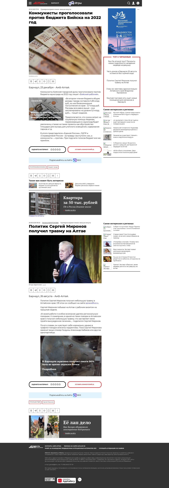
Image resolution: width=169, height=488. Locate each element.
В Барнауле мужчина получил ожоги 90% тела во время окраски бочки (68, 363)
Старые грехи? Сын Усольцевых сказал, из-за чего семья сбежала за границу (126, 236)
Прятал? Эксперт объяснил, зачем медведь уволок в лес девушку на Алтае (125, 266)
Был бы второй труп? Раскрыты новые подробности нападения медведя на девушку (121, 63)
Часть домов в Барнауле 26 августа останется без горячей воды (122, 72)
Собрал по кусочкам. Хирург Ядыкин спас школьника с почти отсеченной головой (126, 228)
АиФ (44, 285)
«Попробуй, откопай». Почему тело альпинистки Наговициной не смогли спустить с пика (126, 243)
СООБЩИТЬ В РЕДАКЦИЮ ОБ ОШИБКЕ (111, 448)
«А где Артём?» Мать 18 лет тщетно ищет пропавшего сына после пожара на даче (125, 122)
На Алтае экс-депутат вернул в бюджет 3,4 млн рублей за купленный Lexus (50, 185)
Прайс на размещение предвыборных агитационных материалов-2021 (70, 448)
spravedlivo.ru (92, 303)
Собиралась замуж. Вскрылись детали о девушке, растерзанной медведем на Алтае (125, 144)
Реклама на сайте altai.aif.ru (74, 446)
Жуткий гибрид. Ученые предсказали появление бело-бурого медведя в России (126, 114)
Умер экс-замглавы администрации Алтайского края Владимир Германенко (121, 91)
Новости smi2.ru (36, 216)
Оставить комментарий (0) (84, 149)
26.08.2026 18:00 (34, 223)
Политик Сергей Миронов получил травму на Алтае (122, 82)
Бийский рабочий (88, 94)
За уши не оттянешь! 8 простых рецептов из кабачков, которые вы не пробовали (126, 259)
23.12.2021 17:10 (34, 9)
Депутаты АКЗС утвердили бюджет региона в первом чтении (87, 184)
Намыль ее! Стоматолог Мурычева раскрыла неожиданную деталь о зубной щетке (125, 129)
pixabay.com (33, 76)
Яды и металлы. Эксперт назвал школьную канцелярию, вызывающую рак (124, 251)
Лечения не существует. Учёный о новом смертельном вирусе (125, 136)
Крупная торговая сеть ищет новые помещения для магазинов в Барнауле (122, 100)
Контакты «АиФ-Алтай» (53, 446)
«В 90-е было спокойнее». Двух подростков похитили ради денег (125, 151)
